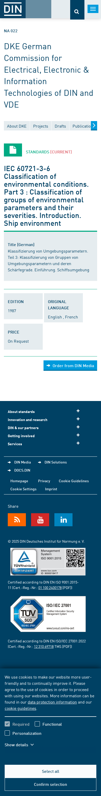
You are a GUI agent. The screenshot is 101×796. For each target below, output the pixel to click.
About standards (21, 411)
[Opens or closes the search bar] (77, 10)
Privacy (44, 480)
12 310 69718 (44, 646)
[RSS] (17, 519)
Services (15, 444)
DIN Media (22, 462)
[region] (50, 714)
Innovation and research (27, 419)
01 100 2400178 (50, 587)
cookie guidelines (20, 708)
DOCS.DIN (22, 470)
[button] (23, 745)
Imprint (51, 488)
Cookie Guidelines (74, 480)
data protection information (52, 702)
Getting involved (21, 436)
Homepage (19, 480)
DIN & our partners (23, 427)
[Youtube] (40, 519)
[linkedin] (63, 519)
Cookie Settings (23, 488)
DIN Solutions (56, 462)
